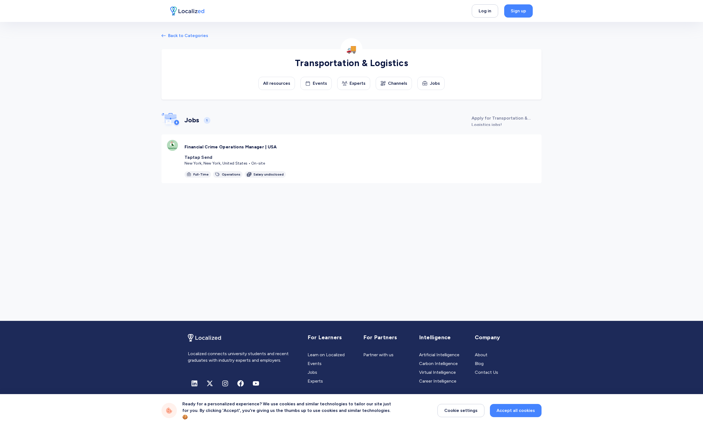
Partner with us (378, 354)
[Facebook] (240, 383)
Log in (485, 10)
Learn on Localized (326, 354)
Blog (479, 363)
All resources (276, 83)
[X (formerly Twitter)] (209, 383)
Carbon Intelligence (438, 363)
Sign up (518, 10)
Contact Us (486, 372)
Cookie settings (461, 410)
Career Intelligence (437, 381)
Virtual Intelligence (437, 372)
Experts (358, 83)
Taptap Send (199, 157)
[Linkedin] (194, 383)
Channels (397, 83)
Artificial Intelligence (439, 354)
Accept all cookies (515, 410)
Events (320, 83)
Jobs (435, 83)
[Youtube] (256, 383)
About (481, 354)
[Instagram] (225, 383)
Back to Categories (188, 35)
